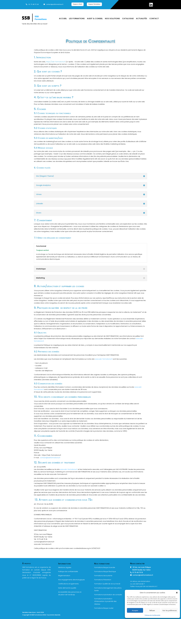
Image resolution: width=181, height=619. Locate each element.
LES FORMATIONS (77, 19)
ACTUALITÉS (141, 19)
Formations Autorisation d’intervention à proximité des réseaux (105, 601)
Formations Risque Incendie (104, 567)
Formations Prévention (102, 580)
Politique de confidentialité (68, 571)
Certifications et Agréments (68, 584)
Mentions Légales (64, 567)
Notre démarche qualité (67, 588)
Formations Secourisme (103, 576)
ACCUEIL (63, 19)
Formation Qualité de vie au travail (107, 584)
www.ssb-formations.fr (103, 359)
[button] (177, 593)
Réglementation (64, 576)
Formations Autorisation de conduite (108, 595)
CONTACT (154, 19)
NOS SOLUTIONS (112, 19)
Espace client (77, 4)
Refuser (152, 610)
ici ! (156, 586)
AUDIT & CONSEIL (95, 19)
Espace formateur (94, 4)
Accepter (135, 610)
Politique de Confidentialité (152, 615)
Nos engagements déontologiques (71, 580)
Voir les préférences (169, 610)
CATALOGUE (128, 19)
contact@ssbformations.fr (54, 4)
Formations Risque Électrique (105, 571)
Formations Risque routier (103, 608)
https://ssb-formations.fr (55, 62)
